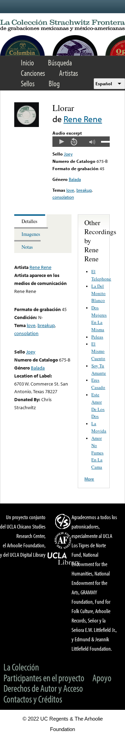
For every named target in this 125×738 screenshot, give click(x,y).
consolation (63, 197)
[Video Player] (81, 141)
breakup (84, 190)
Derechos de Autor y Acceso (43, 688)
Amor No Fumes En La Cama (97, 452)
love (70, 190)
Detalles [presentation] (30, 221)
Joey (68, 154)
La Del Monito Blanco (98, 293)
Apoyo (101, 678)
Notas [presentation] (27, 247)
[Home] (62, 25)
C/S (64, 521)
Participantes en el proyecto (43, 678)
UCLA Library (64, 558)
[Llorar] (26, 125)
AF (64, 540)
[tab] (30, 220)
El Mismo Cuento (98, 351)
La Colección (21, 667)
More (89, 479)
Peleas (97, 337)
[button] (61, 141)
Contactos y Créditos (32, 699)
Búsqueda (60, 62)
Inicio (27, 62)
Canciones (33, 73)
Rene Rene (83, 118)
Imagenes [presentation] (31, 234)
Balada (75, 179)
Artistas (68, 73)
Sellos (28, 83)
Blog (54, 83)
